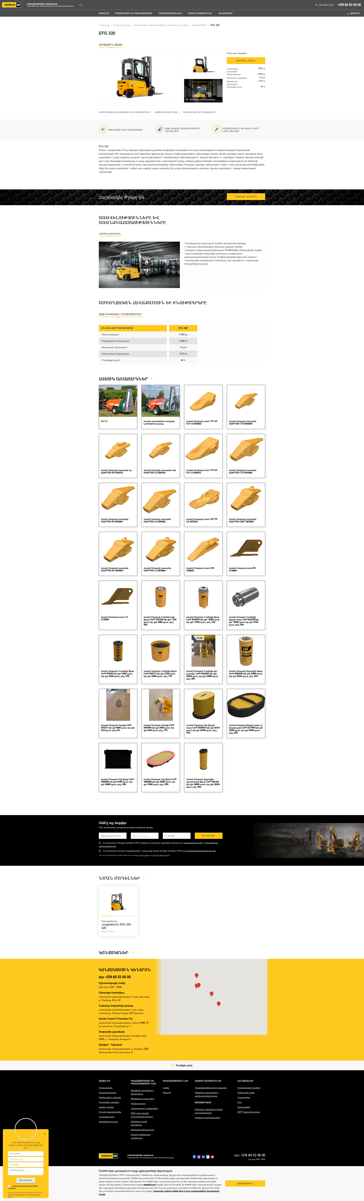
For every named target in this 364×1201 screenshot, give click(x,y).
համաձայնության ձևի (193, 843)
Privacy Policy (144, 855)
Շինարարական (105, 1088)
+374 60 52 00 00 (349, 5)
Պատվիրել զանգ (326, 5)
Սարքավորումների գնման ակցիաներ (211, 1088)
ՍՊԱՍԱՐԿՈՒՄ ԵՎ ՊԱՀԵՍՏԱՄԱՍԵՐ (134, 13)
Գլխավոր (104, 25)
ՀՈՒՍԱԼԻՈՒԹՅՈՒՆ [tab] (110, 233)
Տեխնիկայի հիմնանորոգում (142, 1130)
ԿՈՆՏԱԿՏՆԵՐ (225, 13)
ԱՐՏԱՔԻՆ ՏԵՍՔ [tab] (110, 44)
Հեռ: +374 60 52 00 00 (115, 977)
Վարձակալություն (106, 1117)
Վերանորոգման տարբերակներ (144, 1108)
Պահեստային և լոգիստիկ (110, 1097)
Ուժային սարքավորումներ (110, 1112)
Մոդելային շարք (121, 25)
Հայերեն (355, 13)
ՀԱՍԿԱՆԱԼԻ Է (245, 1183)
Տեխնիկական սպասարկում (142, 1099)
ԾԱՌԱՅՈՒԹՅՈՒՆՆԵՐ (170, 13)
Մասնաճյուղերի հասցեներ (248, 1088)
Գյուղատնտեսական (107, 1092)
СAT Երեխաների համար (248, 1112)
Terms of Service (159, 855)
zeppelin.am (149, 1184)
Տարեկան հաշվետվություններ (207, 1117)
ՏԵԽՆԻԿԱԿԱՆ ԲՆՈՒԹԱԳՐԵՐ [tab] (120, 314)
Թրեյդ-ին (167, 1092)
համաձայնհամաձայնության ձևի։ (202, 851)
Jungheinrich (199, 25)
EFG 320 (215, 25)
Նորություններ (243, 1097)
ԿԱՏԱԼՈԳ (104, 13)
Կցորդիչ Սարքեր (106, 1107)
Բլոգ (239, 1102)
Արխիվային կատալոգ (108, 1121)
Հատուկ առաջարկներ (200, 13)
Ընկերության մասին (246, 1092)
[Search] (80, 5)
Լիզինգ (166, 1088)
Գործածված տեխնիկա (109, 1102)
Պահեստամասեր (138, 1103)
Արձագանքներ (243, 1107)
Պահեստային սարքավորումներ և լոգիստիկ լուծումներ (161, 25)
